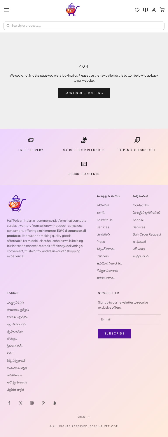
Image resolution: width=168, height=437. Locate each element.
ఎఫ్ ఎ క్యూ (139, 249)
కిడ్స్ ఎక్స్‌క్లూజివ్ (16, 360)
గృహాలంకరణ (15, 331)
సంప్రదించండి (141, 256)
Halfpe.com (108, 426)
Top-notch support (137, 150)
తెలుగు (82, 416)
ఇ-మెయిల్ (139, 241)
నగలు (10, 353)
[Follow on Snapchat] (54, 403)
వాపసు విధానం (106, 278)
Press (101, 241)
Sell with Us (104, 220)
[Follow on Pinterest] (43, 403)
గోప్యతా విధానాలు (107, 270)
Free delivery (30, 150)
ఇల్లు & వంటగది (16, 324)
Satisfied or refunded (84, 150)
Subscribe (114, 333)
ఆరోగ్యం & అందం (17, 382)
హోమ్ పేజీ (103, 205)
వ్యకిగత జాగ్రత (15, 389)
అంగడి (101, 212)
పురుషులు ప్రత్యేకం (18, 309)
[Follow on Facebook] (9, 403)
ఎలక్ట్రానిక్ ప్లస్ (15, 302)
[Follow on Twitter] (20, 403)
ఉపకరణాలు (14, 375)
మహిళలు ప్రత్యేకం (17, 317)
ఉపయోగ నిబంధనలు (109, 263)
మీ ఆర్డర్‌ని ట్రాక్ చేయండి (146, 212)
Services (103, 227)
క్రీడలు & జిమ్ (15, 346)
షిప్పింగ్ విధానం (106, 249)
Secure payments (84, 174)
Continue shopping (84, 93)
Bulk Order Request (147, 234)
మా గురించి (103, 234)
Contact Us (141, 205)
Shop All (138, 220)
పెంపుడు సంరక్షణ (17, 368)
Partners (103, 256)
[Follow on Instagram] (32, 403)
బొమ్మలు (12, 338)
